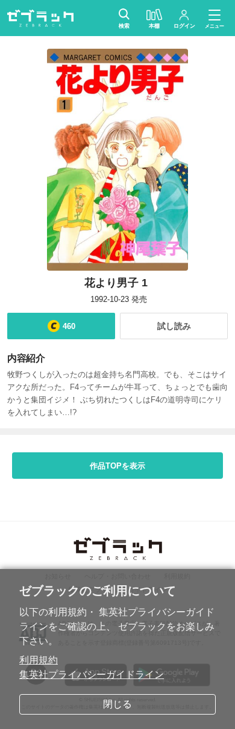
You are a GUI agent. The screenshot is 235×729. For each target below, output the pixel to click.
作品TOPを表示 (117, 465)
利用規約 (38, 660)
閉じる (117, 704)
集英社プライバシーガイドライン (91, 674)
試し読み (174, 326)
